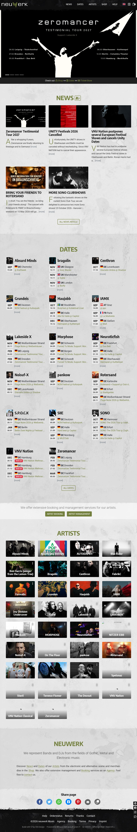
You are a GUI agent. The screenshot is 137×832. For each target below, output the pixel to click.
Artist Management (79, 514)
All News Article (68, 221)
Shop (104, 4)
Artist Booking (55, 514)
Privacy (92, 821)
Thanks (80, 815)
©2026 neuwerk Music (42, 821)
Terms (82, 821)
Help (114, 4)
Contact (91, 815)
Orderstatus (56, 815)
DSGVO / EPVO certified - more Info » (99, 827)
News (69, 4)
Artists (92, 4)
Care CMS (63, 827)
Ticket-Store (86, 80)
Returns (69, 815)
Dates (80, 4)
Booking (85, 770)
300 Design (40, 827)
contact (28, 774)
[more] (17, 274)
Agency (111, 770)
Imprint (103, 821)
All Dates (68, 488)
